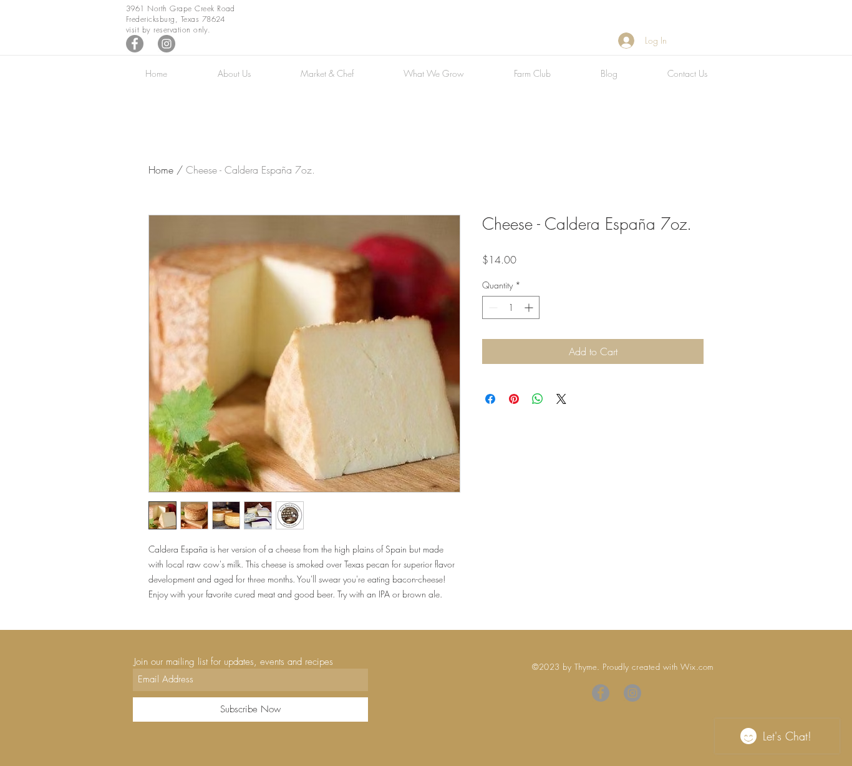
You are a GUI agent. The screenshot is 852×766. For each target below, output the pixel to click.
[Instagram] (166, 43)
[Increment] (530, 307)
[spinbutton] (511, 307)
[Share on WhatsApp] (537, 398)
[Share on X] (561, 398)
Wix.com (697, 666)
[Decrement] (492, 307)
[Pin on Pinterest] (513, 398)
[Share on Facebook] (490, 398)
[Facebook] (134, 43)
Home (160, 170)
